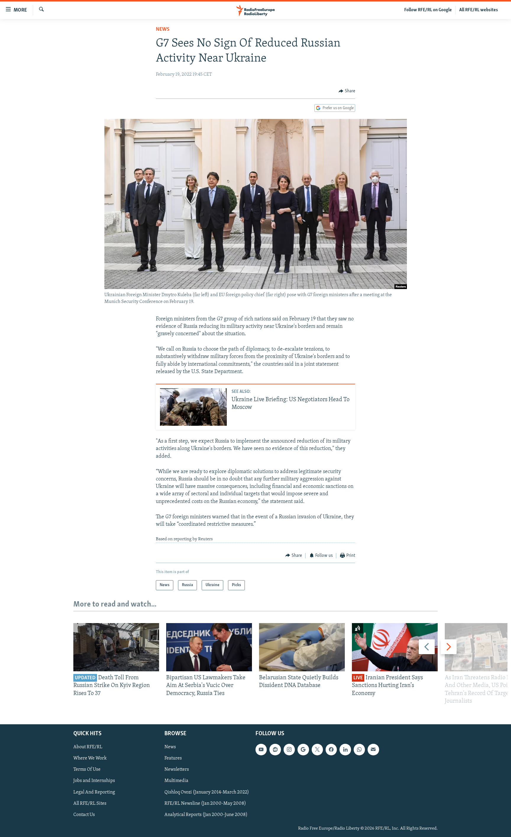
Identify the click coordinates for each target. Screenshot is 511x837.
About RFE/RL (87, 747)
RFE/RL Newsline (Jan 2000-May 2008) (205, 803)
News (162, 29)
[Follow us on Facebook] (331, 749)
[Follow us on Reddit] (275, 749)
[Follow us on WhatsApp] (359, 749)
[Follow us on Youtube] (261, 749)
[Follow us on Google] (303, 749)
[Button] (347, 91)
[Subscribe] (373, 749)
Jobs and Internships (94, 780)
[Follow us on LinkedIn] (345, 749)
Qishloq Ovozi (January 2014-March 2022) (206, 792)
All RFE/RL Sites (89, 803)
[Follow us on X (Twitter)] (317, 749)
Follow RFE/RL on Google (428, 10)
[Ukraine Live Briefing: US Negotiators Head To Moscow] (193, 407)
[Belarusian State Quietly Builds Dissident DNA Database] (302, 647)
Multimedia (176, 780)
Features (173, 758)
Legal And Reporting (94, 792)
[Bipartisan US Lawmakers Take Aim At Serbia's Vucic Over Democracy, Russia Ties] (209, 647)
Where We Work (90, 758)
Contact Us (84, 814)
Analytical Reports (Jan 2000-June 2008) (206, 814)
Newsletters (176, 769)
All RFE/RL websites (478, 10)
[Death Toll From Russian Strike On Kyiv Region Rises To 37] (116, 647)
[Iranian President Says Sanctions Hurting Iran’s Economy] (395, 647)
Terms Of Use (87, 769)
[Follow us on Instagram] (289, 749)
